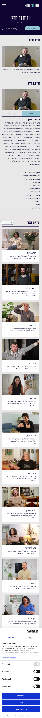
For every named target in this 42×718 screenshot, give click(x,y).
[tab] (31, 114)
